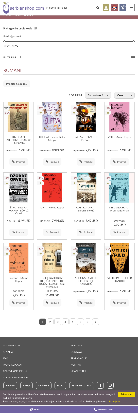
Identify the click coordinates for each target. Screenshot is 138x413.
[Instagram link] (110, 385)
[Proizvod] (18, 117)
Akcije (26, 385)
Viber (37, 409)
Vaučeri (10, 385)
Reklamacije (79, 358)
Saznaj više (114, 401)
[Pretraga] (97, 7)
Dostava (76, 351)
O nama (8, 351)
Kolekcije (43, 385)
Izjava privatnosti (15, 377)
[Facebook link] (100, 385)
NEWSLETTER (78, 371)
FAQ (5, 358)
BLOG (60, 385)
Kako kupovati (13, 364)
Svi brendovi (11, 345)
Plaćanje (76, 345)
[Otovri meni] (131, 7)
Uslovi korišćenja (15, 371)
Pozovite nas (105, 409)
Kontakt (77, 364)
